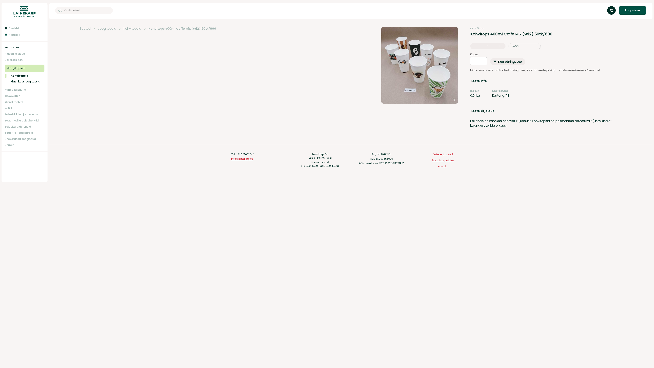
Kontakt (443, 166)
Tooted (85, 28)
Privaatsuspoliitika (443, 160)
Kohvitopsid (132, 28)
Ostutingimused (443, 154)
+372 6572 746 (245, 154)
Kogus (474, 54)
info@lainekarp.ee (242, 158)
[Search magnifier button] (59, 10)
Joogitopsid (107, 28)
